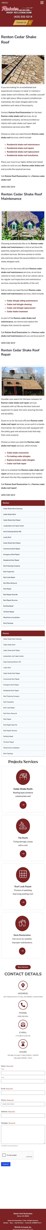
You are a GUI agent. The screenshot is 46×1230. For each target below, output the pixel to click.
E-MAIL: (23, 1032)
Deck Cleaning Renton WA (12, 531)
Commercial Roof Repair (11, 549)
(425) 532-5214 (23, 16)
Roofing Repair (8, 606)
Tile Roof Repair (8, 612)
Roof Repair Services (10, 600)
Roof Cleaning (8, 623)
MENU (5, 2)
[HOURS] (23, 1044)
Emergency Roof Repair (11, 554)
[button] (43, 3)
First (2, 1069)
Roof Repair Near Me (10, 594)
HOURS (23, 1052)
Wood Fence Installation (11, 617)
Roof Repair (7, 589)
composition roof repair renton (13, 526)
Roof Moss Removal (10, 583)
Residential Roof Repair (11, 560)
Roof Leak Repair (9, 577)
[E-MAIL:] (23, 1024)
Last (2, 1077)
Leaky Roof (7, 537)
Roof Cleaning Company (11, 566)
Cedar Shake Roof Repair (12, 520)
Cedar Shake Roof (9, 514)
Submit (6, 1164)
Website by (23, 1227)
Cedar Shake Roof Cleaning (12, 508)
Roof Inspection (8, 571)
